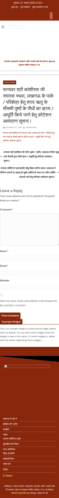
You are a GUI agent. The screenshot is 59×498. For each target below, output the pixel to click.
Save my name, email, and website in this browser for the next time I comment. (28, 303)
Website (4, 280)
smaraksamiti (30, 127)
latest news (9, 82)
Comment (6, 209)
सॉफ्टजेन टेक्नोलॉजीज (19, 493)
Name (4, 251)
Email (4, 266)
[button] (27, 10)
